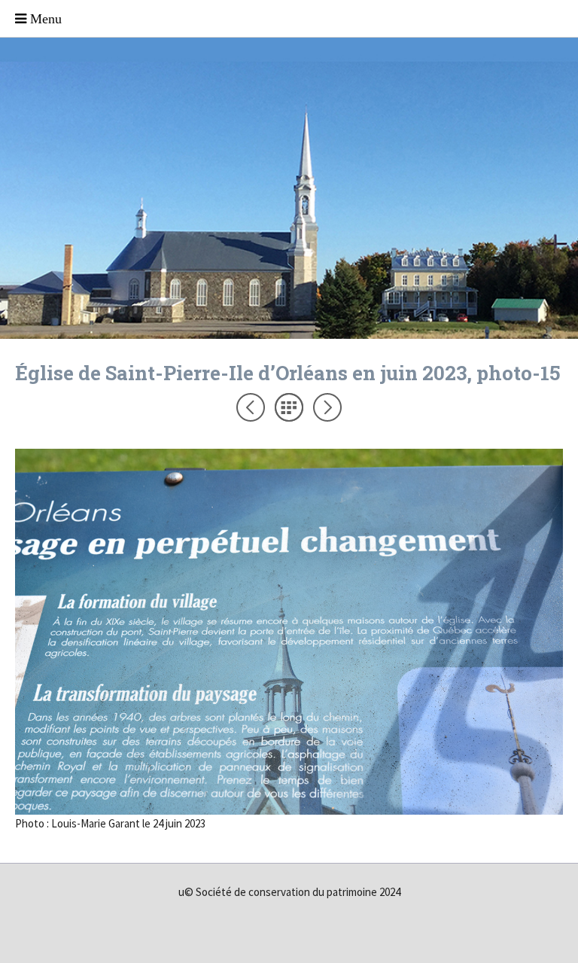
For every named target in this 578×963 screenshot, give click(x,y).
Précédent (250, 407)
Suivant (327, 407)
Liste (289, 407)
